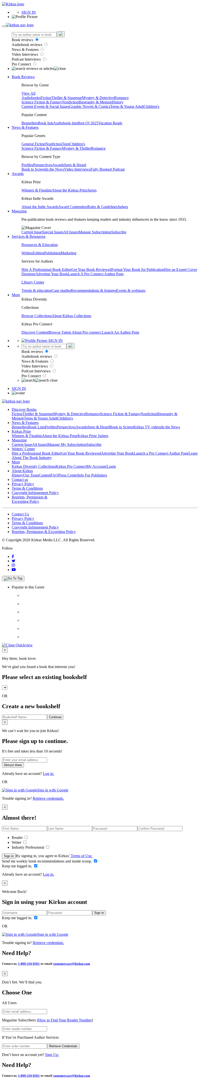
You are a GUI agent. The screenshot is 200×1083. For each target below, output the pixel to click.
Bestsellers (29, 123)
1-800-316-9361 (29, 963)
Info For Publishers (92, 475)
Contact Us (20, 514)
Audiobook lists (65, 123)
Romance (121, 98)
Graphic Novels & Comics (89, 106)
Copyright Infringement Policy (35, 493)
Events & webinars (130, 290)
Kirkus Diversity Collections (34, 466)
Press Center (68, 475)
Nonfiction (70, 102)
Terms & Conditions (27, 488)
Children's (151, 106)
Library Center (32, 282)
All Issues (71, 232)
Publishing (52, 253)
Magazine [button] (19, 211)
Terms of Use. (81, 856)
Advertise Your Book (51, 274)
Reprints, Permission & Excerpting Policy (29, 499)
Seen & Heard (75, 165)
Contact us (20, 479)
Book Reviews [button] (23, 77)
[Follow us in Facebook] (13, 556)
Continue (55, 717)
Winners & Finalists (36, 190)
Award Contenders (72, 207)
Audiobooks (30, 98)
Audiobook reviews (27, 45)
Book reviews (23, 40)
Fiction (45, 98)
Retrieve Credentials (63, 1046)
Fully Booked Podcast (107, 169)
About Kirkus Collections (71, 316)
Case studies (61, 290)
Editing (38, 253)
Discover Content (35, 332)
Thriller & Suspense (66, 98)
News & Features (26, 49)
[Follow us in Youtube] (14, 570)
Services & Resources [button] (28, 236)
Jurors (92, 190)
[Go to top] (13, 578)
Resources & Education (39, 245)
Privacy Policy (23, 484)
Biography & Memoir (95, 102)
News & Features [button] (25, 127)
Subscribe (118, 232)
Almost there (13, 765)
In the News (54, 169)
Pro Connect (22, 64)
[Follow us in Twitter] (13, 561)
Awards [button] (18, 174)
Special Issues (52, 232)
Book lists (45, 123)
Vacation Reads (110, 123)
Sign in (9, 856)
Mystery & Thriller (76, 148)
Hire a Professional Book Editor (36, 453)
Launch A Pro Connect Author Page (96, 274)
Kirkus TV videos (147, 427)
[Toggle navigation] (4, 26)
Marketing (68, 253)
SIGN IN (28, 12)
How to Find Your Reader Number (65, 1020)
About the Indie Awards (39, 207)
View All (28, 93)
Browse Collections (36, 316)
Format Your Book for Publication (137, 269)
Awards (58, 165)
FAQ (54, 475)
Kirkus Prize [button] (21, 431)
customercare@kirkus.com (71, 963)
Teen (66, 144)
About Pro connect (87, 332)
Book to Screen (33, 169)
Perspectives (42, 165)
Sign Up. (52, 1055)
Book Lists (36, 427)
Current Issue (31, 232)
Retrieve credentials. (48, 798)
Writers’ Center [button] (23, 449)
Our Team (31, 475)
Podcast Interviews (27, 59)
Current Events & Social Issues (45, 106)
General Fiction (33, 144)
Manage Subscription (95, 232)
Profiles (27, 165)
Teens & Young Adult (127, 106)
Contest (44, 475)
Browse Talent (60, 332)
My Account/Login (101, 466)
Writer (17, 842)
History (117, 102)
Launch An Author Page (120, 332)
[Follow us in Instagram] (13, 565)
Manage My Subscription (66, 444)
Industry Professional (28, 847)
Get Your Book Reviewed (91, 269)
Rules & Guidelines (102, 207)
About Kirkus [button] (22, 471)
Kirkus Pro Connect (71, 466)
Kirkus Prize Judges (93, 436)
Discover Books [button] (24, 409)
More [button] (16, 295)
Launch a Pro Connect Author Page (161, 453)
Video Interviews (25, 54)
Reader (18, 837)
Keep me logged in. (17, 866)
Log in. (48, 773)
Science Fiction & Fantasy (41, 102)
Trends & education (36, 290)
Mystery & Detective (98, 98)
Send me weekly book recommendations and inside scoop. (47, 861)
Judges (123, 207)
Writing (27, 253)
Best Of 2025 (88, 123)
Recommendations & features (93, 290)
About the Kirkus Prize (69, 190)
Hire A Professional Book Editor (46, 269)
